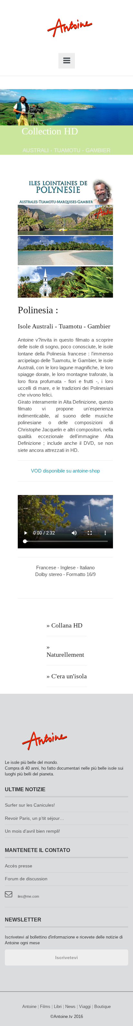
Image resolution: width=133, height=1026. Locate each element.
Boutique (102, 1007)
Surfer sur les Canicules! (30, 805)
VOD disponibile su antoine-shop (65, 470)
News (70, 1007)
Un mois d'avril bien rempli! (32, 831)
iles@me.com (28, 896)
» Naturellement (65, 650)
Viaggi (85, 1007)
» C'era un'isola (66, 676)
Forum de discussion (26, 878)
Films (45, 1007)
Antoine (66, 34)
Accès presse (18, 866)
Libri (58, 1007)
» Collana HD (64, 625)
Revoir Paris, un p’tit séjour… (34, 818)
